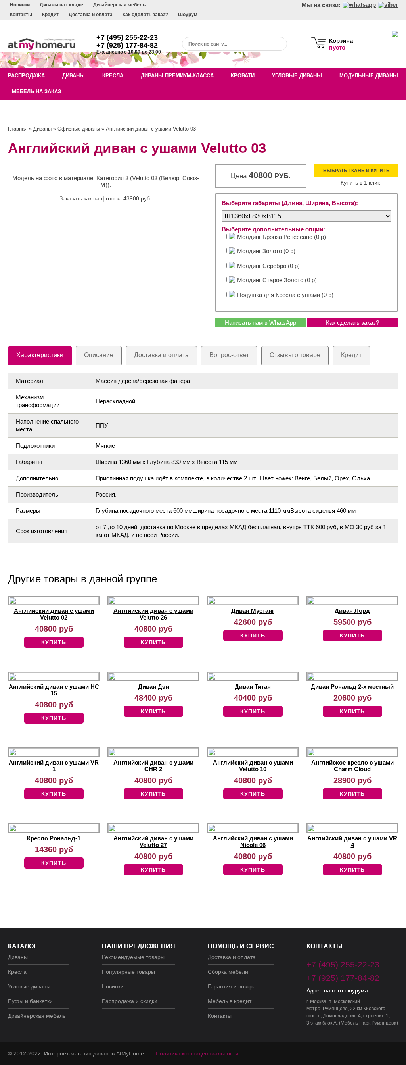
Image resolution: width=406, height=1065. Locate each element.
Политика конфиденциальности (197, 1053)
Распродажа (26, 76)
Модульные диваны (368, 76)
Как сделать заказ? (145, 14)
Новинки (20, 5)
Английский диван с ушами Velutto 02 (54, 614)
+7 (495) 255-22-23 (127, 37)
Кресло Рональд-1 (53, 838)
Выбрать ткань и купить (356, 170)
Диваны (73, 76)
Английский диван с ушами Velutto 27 (153, 841)
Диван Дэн (153, 686)
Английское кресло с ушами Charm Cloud (352, 765)
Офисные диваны (78, 129)
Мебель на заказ (36, 91)
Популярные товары (128, 972)
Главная (17, 129)
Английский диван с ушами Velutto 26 (153, 614)
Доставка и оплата (91, 14)
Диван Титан (253, 686)
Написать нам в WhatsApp (260, 322)
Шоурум (187, 14)
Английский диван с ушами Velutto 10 (253, 765)
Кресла (112, 76)
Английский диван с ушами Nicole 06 (253, 841)
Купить (53, 642)
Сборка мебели (228, 972)
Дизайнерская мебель (119, 5)
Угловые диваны (297, 76)
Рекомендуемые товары (133, 957)
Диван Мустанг (252, 610)
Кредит (50, 14)
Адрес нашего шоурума (337, 990)
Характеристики (39, 355)
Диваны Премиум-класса (177, 76)
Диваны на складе (61, 5)
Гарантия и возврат (233, 986)
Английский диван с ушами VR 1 (54, 765)
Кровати (243, 76)
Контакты (21, 14)
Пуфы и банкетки (30, 1001)
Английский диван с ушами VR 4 (352, 841)
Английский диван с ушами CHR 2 (153, 765)
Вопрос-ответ (229, 355)
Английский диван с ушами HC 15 (54, 690)
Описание (98, 355)
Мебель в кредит (229, 1001)
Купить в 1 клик (360, 182)
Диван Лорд (352, 610)
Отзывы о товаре (295, 355)
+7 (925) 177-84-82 (127, 45)
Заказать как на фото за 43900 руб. (105, 198)
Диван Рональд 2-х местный (352, 686)
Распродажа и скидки (129, 1001)
